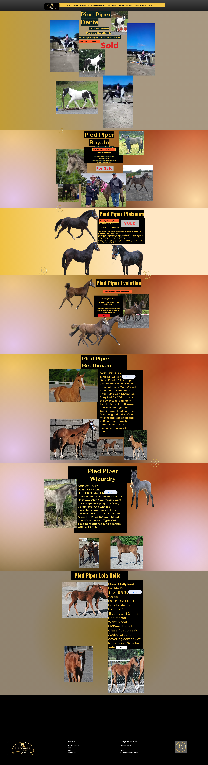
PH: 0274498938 (125, 745)
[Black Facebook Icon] (173, 742)
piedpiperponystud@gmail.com (129, 752)
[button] (77, 70)
